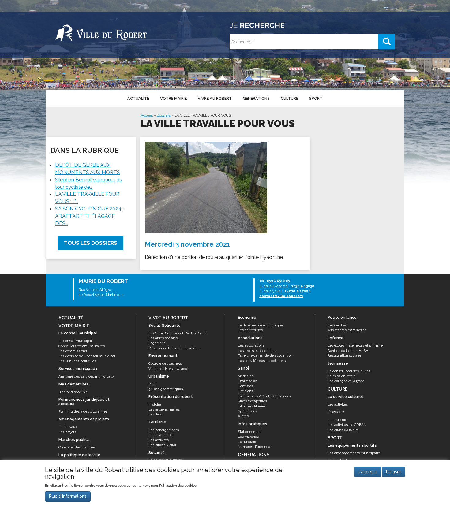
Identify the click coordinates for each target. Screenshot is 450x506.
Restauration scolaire (344, 355)
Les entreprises (250, 330)
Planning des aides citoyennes (82, 411)
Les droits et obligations (257, 350)
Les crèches (337, 325)
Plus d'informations (68, 496)
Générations (256, 98)
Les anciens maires (164, 409)
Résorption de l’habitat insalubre (174, 348)
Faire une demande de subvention (265, 355)
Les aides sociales (163, 338)
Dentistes (245, 386)
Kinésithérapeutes (252, 401)
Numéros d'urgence (254, 447)
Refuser (393, 471)
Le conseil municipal (75, 341)
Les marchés (248, 436)
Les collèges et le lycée (346, 381)
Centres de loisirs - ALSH (348, 350)
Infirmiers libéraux (252, 406)
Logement (156, 343)
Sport (315, 98)
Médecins (245, 376)
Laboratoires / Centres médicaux (264, 396)
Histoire (154, 404)
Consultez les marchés (77, 447)
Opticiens (245, 391)
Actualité (138, 98)
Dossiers (164, 115)
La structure (337, 420)
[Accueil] (101, 32)
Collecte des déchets (165, 363)
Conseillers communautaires (81, 346)
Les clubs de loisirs (343, 430)
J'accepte (367, 471)
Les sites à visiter (162, 445)
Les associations (251, 345)
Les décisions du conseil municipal (86, 356)
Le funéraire (247, 442)
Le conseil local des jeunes (349, 371)
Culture (289, 98)
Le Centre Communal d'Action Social (178, 333)
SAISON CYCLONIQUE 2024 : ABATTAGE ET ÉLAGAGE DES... (89, 216)
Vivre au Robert (215, 98)
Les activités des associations (262, 361)
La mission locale (341, 376)
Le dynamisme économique (260, 325)
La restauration (160, 435)
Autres (243, 416)
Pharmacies (247, 381)
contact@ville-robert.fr (281, 296)
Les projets (67, 432)
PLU (152, 384)
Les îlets (155, 414)
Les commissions (72, 351)
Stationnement (250, 432)
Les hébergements (163, 430)
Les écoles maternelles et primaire (355, 345)
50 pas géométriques (165, 389)
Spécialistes (247, 411)
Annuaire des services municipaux (86, 376)
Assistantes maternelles (347, 330)
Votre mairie (173, 98)
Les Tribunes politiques (77, 361)
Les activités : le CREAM (347, 424)
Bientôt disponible (73, 392)
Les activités (158, 440)
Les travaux (67, 427)
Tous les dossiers (90, 243)
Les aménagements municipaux (354, 453)
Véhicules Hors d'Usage (167, 368)
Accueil (147, 115)
